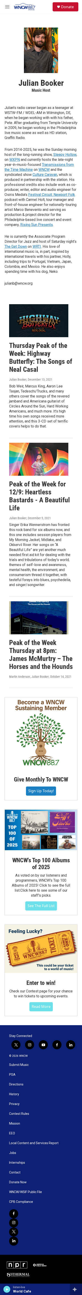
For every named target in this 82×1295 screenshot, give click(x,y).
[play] (7, 1289)
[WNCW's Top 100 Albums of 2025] (41, 830)
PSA (12, 1074)
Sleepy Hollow (64, 154)
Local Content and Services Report (34, 1143)
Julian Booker (17, 379)
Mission (14, 1123)
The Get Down (16, 246)
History (14, 1094)
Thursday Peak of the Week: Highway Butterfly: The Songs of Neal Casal (40, 357)
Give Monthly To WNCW (41, 779)
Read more (41, 1006)
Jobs (12, 1153)
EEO (12, 1133)
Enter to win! (41, 982)
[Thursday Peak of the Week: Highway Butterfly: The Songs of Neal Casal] (38, 320)
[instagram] (13, 1222)
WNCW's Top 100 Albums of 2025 (41, 863)
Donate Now (18, 1182)
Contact (14, 1172)
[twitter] (13, 1232)
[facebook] (13, 1213)
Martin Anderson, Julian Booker (29, 676)
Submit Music (19, 1065)
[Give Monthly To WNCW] (41, 733)
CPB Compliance (21, 1202)
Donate (67, 7)
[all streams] (76, 1289)
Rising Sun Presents (36, 225)
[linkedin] (13, 1241)
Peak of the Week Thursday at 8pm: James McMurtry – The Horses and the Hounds (41, 654)
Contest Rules (19, 1113)
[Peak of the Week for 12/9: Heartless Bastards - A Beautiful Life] (38, 459)
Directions (16, 1084)
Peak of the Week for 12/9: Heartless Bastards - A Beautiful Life (39, 496)
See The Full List (41, 905)
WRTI (37, 246)
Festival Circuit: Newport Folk (51, 194)
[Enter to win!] (41, 949)
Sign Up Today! (41, 790)
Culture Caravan (45, 174)
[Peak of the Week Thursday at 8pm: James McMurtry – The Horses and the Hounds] (38, 617)
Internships (17, 1162)
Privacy (14, 1104)
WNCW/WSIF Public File (25, 1192)
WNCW (44, 169)
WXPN (14, 159)
